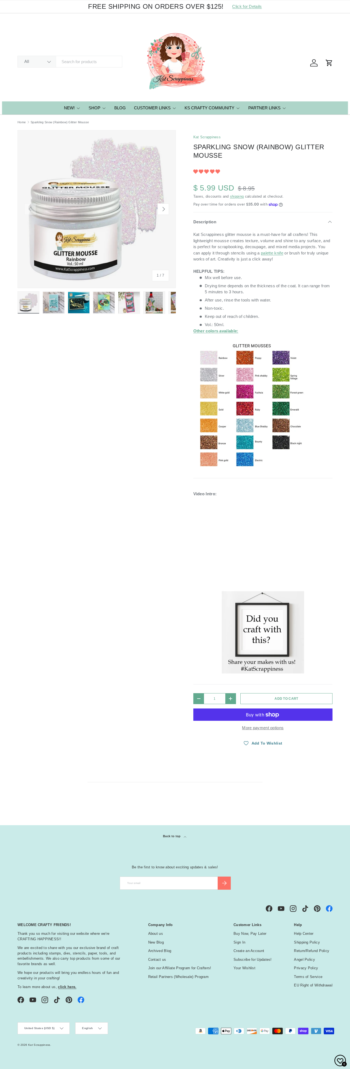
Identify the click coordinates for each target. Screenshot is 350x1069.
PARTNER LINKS (264, 108)
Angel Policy (304, 959)
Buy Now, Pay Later (250, 934)
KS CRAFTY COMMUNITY (209, 108)
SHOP (94, 108)
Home (22, 122)
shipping (237, 196)
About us (155, 934)
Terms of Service (308, 977)
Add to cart (286, 699)
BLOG (120, 108)
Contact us (157, 959)
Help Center (303, 934)
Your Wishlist (244, 968)
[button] (207, 171)
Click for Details (247, 6)
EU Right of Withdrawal (313, 985)
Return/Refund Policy (311, 951)
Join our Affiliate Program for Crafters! (179, 968)
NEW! (69, 108)
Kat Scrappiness (207, 137)
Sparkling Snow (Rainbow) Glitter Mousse (60, 122)
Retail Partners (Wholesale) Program (178, 977)
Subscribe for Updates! (253, 959)
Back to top (172, 836)
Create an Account (249, 951)
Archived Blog (159, 951)
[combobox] (70, 61)
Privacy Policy (306, 968)
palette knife (272, 253)
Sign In (239, 942)
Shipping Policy (307, 942)
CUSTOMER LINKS (152, 108)
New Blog (156, 942)
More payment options (263, 727)
